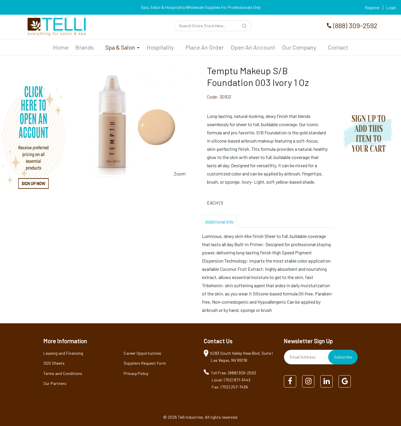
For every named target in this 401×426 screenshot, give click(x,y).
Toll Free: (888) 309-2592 (233, 372)
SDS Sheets (54, 363)
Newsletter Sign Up (308, 340)
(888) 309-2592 (355, 25)
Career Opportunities (142, 353)
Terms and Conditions (62, 373)
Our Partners (54, 383)
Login (391, 7)
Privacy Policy (136, 373)
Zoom (180, 173)
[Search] (245, 27)
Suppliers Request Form (145, 363)
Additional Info (219, 221)
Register (372, 7)
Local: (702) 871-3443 (231, 379)
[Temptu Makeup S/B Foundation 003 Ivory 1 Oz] (133, 68)
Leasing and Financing (63, 353)
